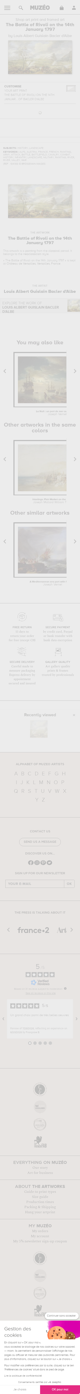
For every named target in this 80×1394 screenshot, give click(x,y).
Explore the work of (30, 307)
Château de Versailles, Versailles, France (33, 263)
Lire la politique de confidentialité (23, 1376)
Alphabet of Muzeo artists (40, 764)
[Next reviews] (77, 1019)
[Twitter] (49, 864)
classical (54, 250)
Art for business (40, 1173)
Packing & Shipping (40, 1207)
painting (30, 250)
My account (40, 1236)
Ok (69, 884)
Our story (40, 1167)
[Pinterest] (43, 864)
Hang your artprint (40, 1212)
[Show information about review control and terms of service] (65, 988)
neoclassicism (32, 254)
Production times (40, 1202)
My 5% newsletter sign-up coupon (40, 1241)
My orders (40, 1231)
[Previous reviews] (3, 1019)
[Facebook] (31, 864)
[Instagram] (37, 864)
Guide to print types (40, 1192)
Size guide (40, 1197)
